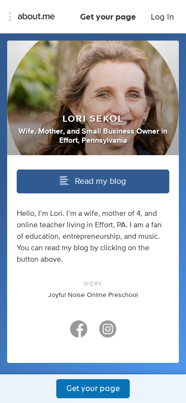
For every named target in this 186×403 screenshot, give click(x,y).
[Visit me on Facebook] (78, 333)
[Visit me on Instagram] (107, 333)
